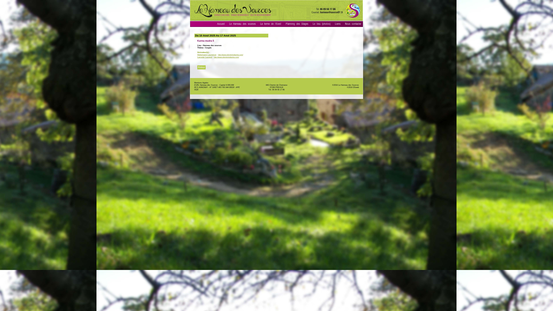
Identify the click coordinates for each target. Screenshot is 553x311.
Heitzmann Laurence (206, 55)
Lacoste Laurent (204, 57)
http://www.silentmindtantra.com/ (230, 55)
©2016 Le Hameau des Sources (345, 85)
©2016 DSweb (353, 87)
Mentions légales (201, 83)
